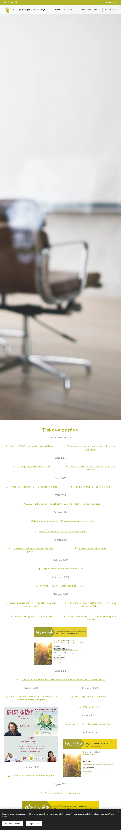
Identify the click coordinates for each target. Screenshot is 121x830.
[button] (109, 10)
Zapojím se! (112, 2)
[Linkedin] (15, 2)
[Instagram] (8, 2)
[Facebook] (5, 2)
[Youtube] (12, 2)
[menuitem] (58, 10)
